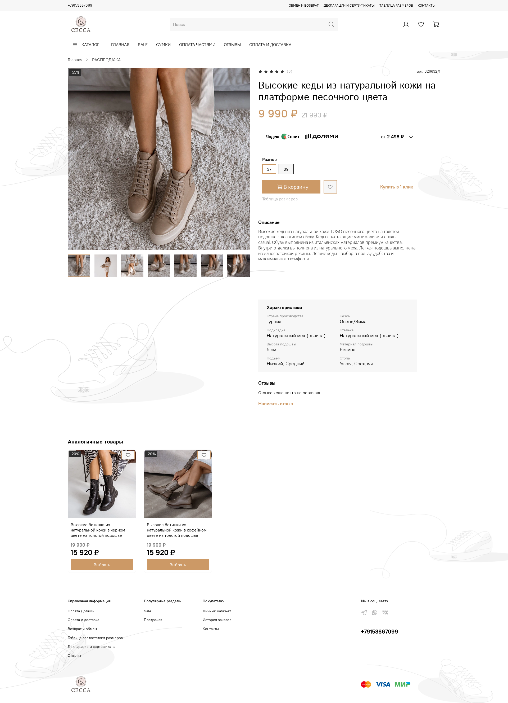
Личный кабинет (217, 611)
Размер (269, 159)
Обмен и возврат (304, 5)
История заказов (217, 619)
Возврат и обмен (82, 628)
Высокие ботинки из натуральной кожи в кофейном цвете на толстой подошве (177, 530)
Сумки (163, 44)
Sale (143, 44)
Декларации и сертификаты (349, 5)
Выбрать (102, 564)
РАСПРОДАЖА (106, 59)
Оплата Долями (81, 611)
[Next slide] (241, 159)
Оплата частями (197, 44)
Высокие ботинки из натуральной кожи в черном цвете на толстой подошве (98, 530)
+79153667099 (80, 5)
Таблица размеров (396, 5)
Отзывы (232, 44)
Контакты (427, 5)
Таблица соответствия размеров (95, 637)
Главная (120, 44)
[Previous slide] (76, 159)
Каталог (90, 44)
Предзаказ (153, 619)
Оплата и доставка (270, 44)
